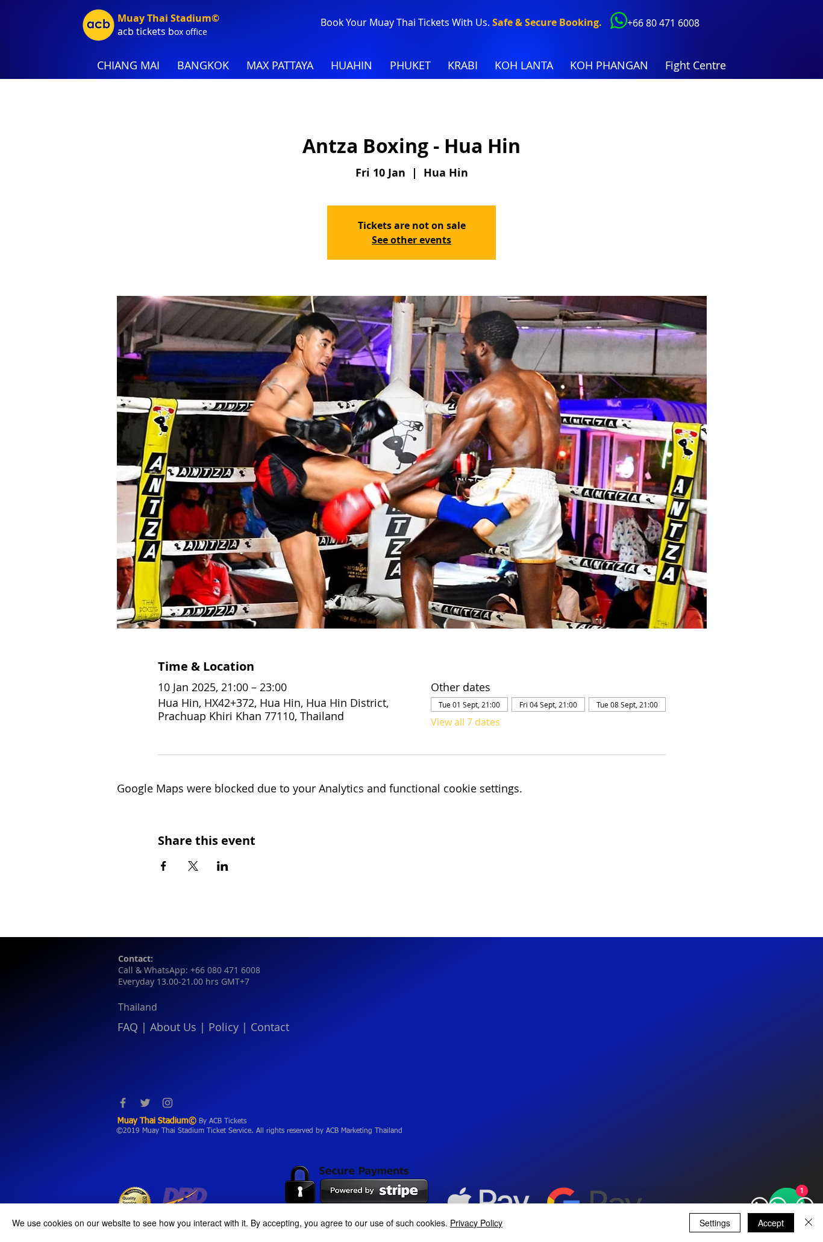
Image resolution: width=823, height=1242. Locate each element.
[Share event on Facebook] (163, 866)
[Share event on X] (193, 866)
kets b (160, 31)
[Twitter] (145, 1102)
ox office (190, 31)
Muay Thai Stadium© (168, 18)
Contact (270, 1027)
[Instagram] (167, 1102)
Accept (771, 1223)
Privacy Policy (476, 1223)
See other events (411, 239)
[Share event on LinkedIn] (222, 866)
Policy (223, 1027)
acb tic (132, 31)
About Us (173, 1027)
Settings (714, 1223)
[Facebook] (123, 1102)
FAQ (127, 1027)
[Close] (808, 1222)
